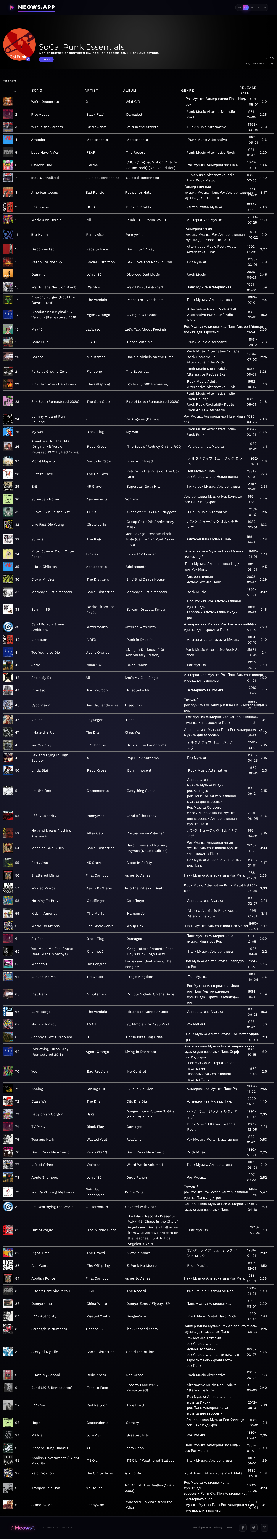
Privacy (218, 1527)
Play (46, 59)
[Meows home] (23, 1527)
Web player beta (201, 1527)
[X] (254, 1528)
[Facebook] (243, 1528)
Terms (228, 1527)
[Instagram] (264, 1528)
